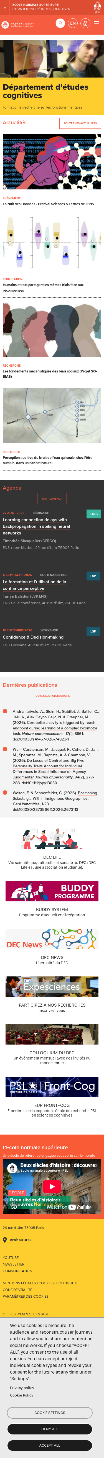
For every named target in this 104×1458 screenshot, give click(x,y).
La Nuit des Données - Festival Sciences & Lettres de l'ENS (48, 204)
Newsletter (13, 1264)
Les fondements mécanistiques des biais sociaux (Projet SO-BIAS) (50, 374)
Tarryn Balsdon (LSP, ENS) (25, 596)
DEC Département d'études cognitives (18, 25)
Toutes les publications (52, 696)
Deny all (49, 1429)
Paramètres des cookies (26, 1296)
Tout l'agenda (52, 498)
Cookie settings (49, 1412)
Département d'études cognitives (41, 9)
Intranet (85, 23)
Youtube (11, 1258)
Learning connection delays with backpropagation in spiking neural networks (36, 526)
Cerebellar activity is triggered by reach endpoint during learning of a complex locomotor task (55, 728)
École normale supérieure (35, 5)
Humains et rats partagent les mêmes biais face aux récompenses (43, 287)
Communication (17, 1271)
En (73, 23)
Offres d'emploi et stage (26, 1314)
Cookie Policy (21, 1395)
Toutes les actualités (80, 123)
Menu (96, 23)
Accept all (49, 1445)
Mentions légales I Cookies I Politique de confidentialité (41, 1286)
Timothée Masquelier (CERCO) (29, 541)
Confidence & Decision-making (33, 637)
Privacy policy (22, 1387)
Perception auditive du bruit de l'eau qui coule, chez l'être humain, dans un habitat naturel (47, 460)
